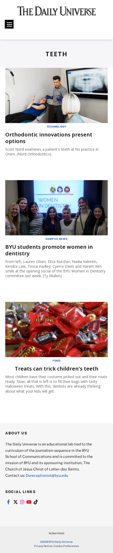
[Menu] (9, 24)
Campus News (56, 238)
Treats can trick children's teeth (56, 368)
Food (56, 360)
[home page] (56, 13)
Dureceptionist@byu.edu (47, 475)
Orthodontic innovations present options (48, 138)
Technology (56, 126)
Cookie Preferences (66, 545)
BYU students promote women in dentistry (49, 250)
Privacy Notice (43, 545)
